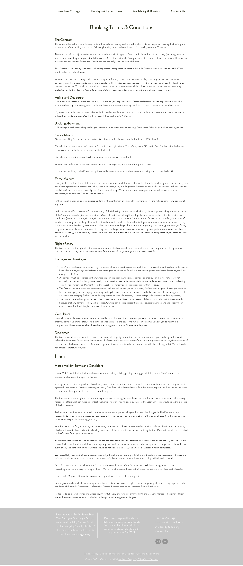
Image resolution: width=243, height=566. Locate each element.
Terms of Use (122, 553)
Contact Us (161, 531)
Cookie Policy (107, 553)
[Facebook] (165, 541)
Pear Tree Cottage (165, 518)
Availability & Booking (165, 527)
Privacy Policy (91, 553)
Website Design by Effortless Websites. (138, 559)
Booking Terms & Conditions (144, 553)
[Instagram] (158, 541)
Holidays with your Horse (165, 522)
